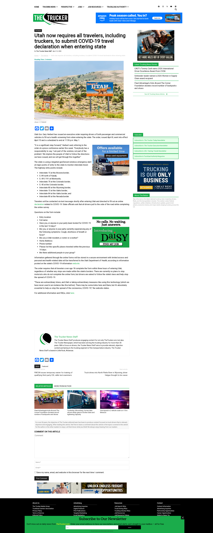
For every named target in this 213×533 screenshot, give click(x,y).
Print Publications (79, 511)
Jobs (80, 7)
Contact (160, 503)
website (76, 263)
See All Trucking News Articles (154, 94)
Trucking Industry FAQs (122, 511)
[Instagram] (162, 6)
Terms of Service (38, 513)
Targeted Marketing (80, 513)
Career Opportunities (164, 513)
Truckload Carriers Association (43, 508)
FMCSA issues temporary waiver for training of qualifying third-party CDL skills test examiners (53, 373)
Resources (118, 503)
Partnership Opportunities (165, 511)
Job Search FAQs (120, 506)
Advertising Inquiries (81, 506)
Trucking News (49, 7)
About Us (36, 503)
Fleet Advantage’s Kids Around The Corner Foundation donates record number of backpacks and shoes (46, 412)
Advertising (78, 503)
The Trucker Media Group (41, 506)
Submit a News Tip (163, 515)
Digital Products (79, 508)
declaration (39, 204)
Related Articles (43, 386)
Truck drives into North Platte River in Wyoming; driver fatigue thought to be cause (105, 373)
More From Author (62, 386)
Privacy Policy (37, 511)
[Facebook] (158, 6)
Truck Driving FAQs (121, 508)
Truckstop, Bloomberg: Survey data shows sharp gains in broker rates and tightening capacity (81, 412)
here (72, 293)
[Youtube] (170, 6)
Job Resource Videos (122, 515)
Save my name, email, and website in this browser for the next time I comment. (70, 472)
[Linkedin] (174, 6)
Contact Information (164, 506)
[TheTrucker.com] (49, 18)
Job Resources (94, 7)
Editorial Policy (38, 515)
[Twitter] (166, 6)
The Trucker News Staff (44, 51)
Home (36, 7)
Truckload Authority (117, 7)
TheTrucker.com (63, 524)
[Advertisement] (110, 313)
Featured (45, 366)
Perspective (66, 7)
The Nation (38, 30)
